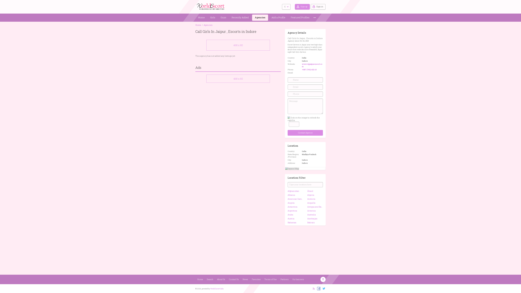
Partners (284, 279)
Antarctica (292, 207)
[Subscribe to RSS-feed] (313, 288)
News (245, 279)
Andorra (311, 199)
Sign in (319, 6)
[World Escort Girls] (211, 6)
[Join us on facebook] (318, 288)
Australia (311, 214)
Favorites (256, 279)
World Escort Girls (217, 289)
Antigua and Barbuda (315, 207)
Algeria (310, 195)
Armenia (311, 210)
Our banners (298, 279)
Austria (291, 218)
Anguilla (311, 203)
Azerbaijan (312, 218)
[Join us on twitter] (323, 288)
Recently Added (240, 17)
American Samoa (295, 199)
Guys (223, 17)
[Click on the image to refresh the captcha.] (305, 119)
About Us (221, 279)
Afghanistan (293, 191)
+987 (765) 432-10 (309, 69)
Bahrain (311, 222)
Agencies (260, 17)
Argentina (292, 210)
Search (210, 279)
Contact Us (234, 279)
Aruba (290, 214)
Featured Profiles (300, 17)
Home (201, 17)
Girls (212, 17)
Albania (291, 195)
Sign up (304, 6)
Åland (310, 191)
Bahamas (292, 222)
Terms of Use (270, 279)
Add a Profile (278, 17)
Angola (291, 203)
